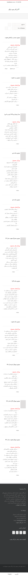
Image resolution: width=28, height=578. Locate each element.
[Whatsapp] (17, 532)
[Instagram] (20, 532)
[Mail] (13, 532)
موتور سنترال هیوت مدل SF (12, 238)
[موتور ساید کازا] (23, 284)
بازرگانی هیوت (19, 522)
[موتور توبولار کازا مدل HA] (23, 404)
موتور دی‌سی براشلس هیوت (12, 37)
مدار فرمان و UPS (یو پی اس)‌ (12, 114)
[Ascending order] (9, 24)
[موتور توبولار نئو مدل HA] (23, 368)
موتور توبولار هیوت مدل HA (12, 439)
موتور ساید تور (16, 153)
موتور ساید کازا (16, 281)
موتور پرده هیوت (15, 77)
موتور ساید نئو (16, 199)
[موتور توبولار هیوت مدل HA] (23, 443)
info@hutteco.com (11, 2)
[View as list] (9, 28)
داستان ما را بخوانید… (20, 505)
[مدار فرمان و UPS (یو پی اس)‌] (23, 117)
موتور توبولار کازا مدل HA (13, 401)
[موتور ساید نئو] (23, 203)
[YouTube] (24, 532)
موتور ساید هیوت (15, 321)
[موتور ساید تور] (23, 156)
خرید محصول (12, 68)
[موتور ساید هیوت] (23, 325)
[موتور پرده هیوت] (23, 81)
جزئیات (6, 68)
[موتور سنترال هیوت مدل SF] (23, 241)
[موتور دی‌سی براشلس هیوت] (23, 41)
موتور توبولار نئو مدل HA (13, 364)
